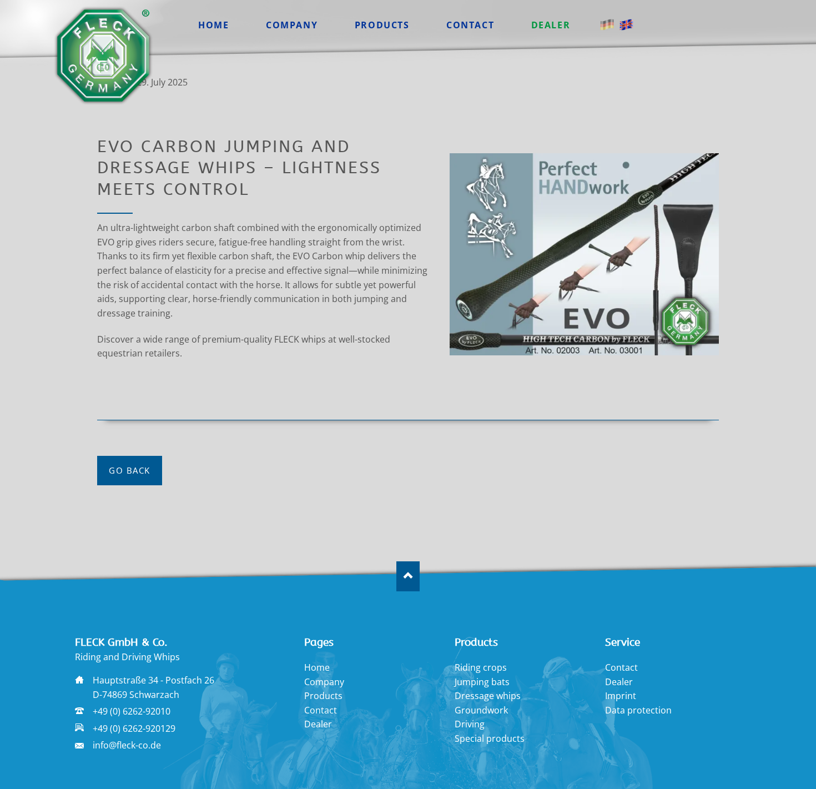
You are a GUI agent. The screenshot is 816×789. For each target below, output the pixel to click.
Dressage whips (488, 696)
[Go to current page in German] (607, 25)
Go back (129, 470)
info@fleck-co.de (127, 745)
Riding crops (481, 667)
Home (317, 667)
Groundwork (481, 710)
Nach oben (408, 576)
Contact (320, 710)
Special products (490, 738)
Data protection (638, 710)
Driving (470, 724)
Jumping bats (482, 682)
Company (324, 682)
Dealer (318, 724)
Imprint (620, 696)
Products (323, 696)
